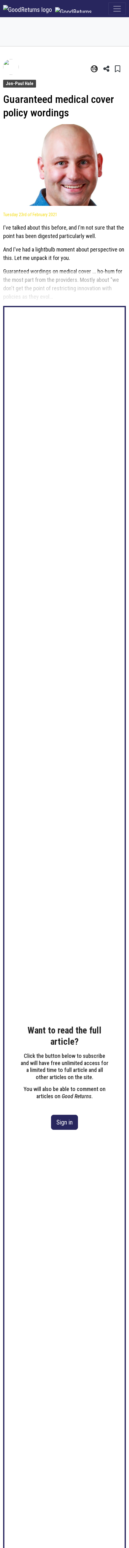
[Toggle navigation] (117, 9)
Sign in (64, 1122)
